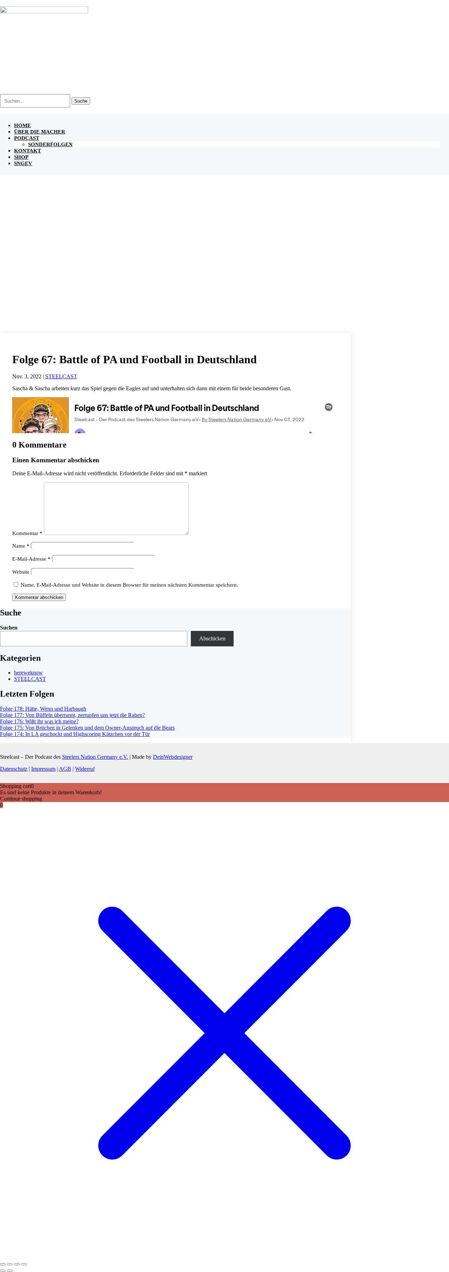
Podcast (26, 138)
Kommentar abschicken (39, 597)
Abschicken (212, 638)
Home (22, 125)
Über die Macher (39, 132)
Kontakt (27, 151)
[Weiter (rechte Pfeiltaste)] (10, 1271)
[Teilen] (17, 1264)
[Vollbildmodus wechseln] (10, 1264)
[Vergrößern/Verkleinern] (3, 1264)
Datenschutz (13, 769)
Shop (21, 157)
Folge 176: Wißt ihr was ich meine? (39, 721)
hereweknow (28, 673)
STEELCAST (61, 376)
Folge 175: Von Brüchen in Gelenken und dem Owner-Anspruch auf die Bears (87, 728)
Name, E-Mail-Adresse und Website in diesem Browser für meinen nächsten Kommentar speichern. (129, 585)
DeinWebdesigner (173, 757)
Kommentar (27, 533)
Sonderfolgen (50, 144)
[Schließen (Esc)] (24, 1264)
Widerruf (85, 769)
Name (20, 546)
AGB (65, 769)
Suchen (9, 628)
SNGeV (23, 163)
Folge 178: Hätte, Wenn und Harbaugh (43, 709)
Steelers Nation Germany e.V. (95, 757)
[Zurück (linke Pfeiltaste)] (3, 1271)
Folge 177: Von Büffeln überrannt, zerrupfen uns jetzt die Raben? (72, 715)
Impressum (43, 769)
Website (20, 572)
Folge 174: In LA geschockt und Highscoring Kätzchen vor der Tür (75, 734)
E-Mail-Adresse (31, 559)
